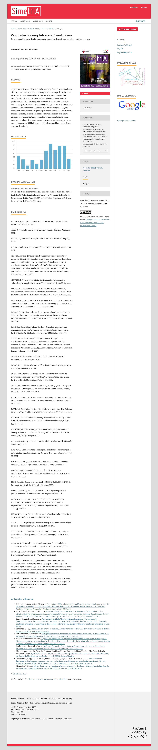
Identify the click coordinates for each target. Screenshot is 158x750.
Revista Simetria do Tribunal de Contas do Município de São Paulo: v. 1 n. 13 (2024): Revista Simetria (62, 635)
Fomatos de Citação (92, 151)
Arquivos (25, 21)
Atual (14, 21)
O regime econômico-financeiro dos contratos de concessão (67, 634)
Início (13, 29)
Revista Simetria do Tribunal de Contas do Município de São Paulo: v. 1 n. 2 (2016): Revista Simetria (60, 662)
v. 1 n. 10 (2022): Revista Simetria (42, 29)
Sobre (49, 21)
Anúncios (38, 21)
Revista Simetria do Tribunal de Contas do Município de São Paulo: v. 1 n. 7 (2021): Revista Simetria (62, 654)
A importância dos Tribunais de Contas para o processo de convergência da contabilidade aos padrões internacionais (59, 659)
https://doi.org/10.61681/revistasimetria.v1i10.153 (36, 59)
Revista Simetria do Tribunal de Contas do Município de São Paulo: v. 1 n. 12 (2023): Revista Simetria (60, 647)
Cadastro (134, 7)
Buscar (141, 21)
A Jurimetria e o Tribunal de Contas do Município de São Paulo (57, 653)
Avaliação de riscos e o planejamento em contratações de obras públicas (61, 666)
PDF (86, 93)
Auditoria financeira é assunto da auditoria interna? (66, 646)
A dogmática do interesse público (44, 629)
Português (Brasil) (124, 45)
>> (25, 673)
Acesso (144, 7)
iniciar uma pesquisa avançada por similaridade (48, 679)
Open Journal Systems (126, 120)
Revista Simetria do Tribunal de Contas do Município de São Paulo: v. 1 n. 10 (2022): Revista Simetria (57, 616)
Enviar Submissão (127, 29)
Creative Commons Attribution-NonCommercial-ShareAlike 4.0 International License (95, 222)
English (120, 49)
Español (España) (124, 52)
